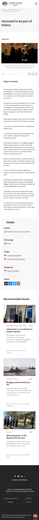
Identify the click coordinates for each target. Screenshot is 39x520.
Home (5, 9)
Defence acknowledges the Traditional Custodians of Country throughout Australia (19, 490)
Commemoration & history (16, 259)
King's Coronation (13, 271)
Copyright (10, 502)
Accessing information (10, 498)
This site (28, 502)
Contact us (28, 498)
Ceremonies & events (14, 255)
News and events (13, 9)
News (20, 9)
